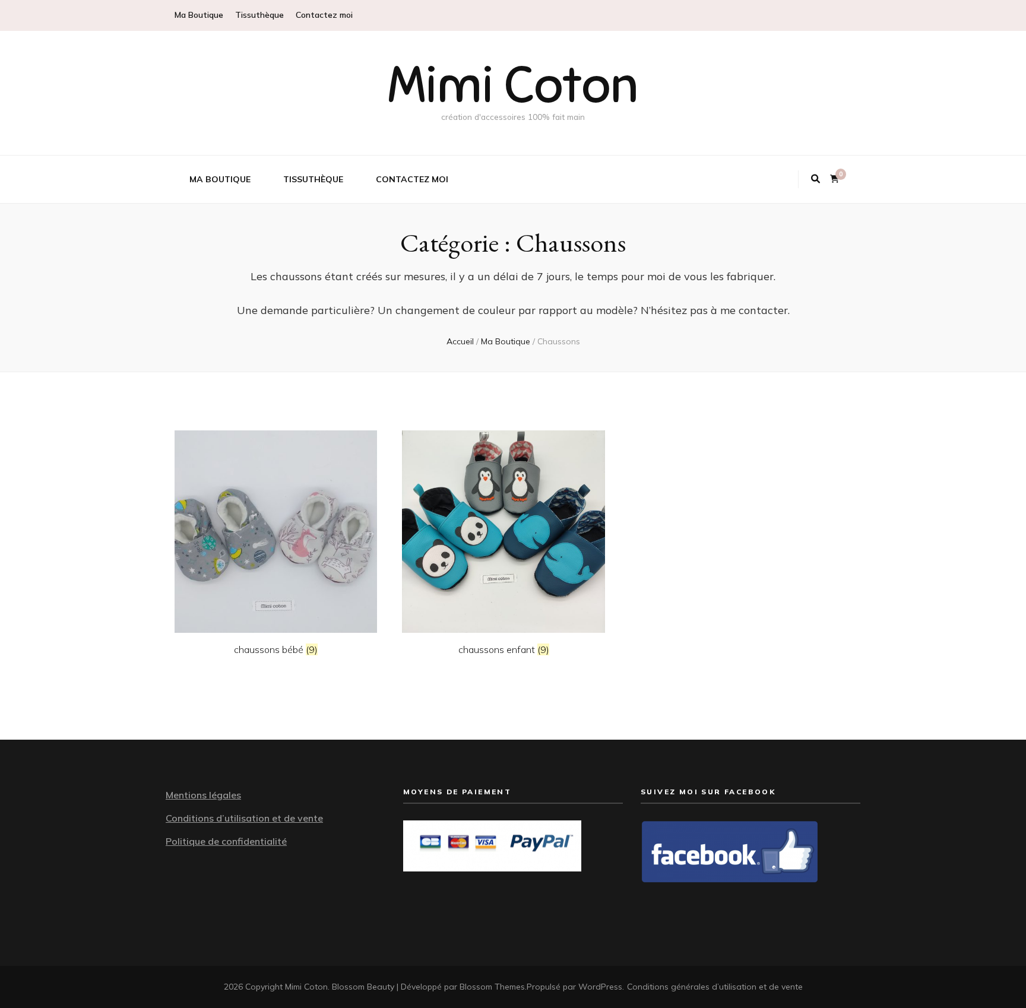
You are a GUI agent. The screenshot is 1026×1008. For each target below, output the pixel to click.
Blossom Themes (492, 986)
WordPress (600, 986)
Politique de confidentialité (226, 841)
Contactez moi (324, 14)
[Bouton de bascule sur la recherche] (815, 179)
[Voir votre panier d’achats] (834, 179)
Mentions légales (203, 795)
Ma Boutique (199, 14)
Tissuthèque (259, 14)
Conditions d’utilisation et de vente (244, 818)
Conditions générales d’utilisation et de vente (715, 986)
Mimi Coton (513, 85)
